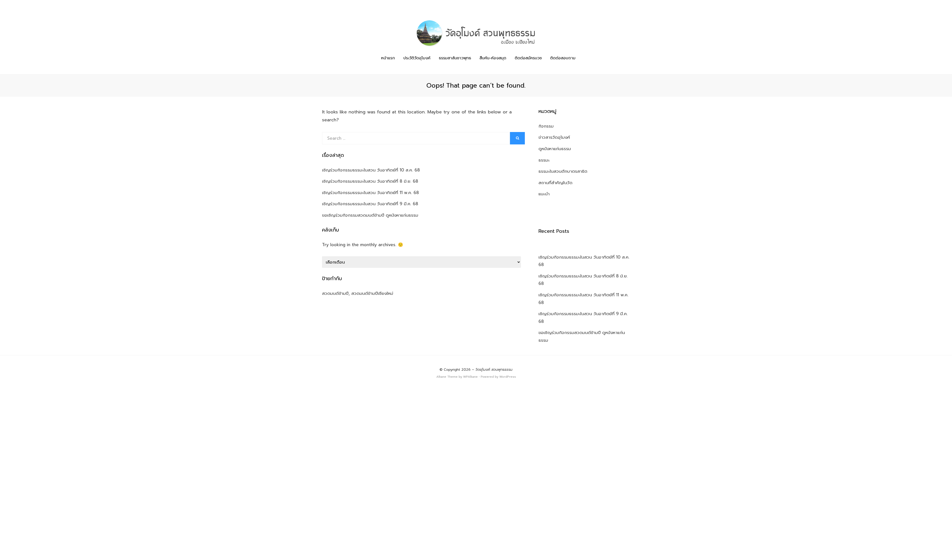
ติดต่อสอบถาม (562, 58)
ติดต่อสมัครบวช (528, 58)
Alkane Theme (447, 376)
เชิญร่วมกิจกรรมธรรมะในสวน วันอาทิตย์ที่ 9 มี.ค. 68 (370, 204)
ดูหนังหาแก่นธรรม (554, 148)
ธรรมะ (544, 160)
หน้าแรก (388, 58)
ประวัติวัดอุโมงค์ (416, 58)
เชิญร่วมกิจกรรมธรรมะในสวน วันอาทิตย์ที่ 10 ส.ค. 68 (371, 170)
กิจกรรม (546, 126)
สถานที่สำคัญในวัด (555, 182)
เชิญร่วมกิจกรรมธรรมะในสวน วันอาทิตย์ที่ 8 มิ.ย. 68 (370, 181)
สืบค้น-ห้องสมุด (492, 58)
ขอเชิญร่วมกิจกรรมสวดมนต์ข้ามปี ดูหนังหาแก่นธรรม (370, 215)
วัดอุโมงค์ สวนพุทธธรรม (494, 369)
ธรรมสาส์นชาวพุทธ (455, 58)
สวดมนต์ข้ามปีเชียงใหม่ (372, 293)
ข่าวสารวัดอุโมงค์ (554, 137)
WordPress (507, 376)
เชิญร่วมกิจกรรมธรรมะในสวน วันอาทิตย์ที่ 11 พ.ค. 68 (370, 192)
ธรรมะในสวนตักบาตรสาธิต (562, 171)
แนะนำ (544, 194)
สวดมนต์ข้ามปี (335, 293)
